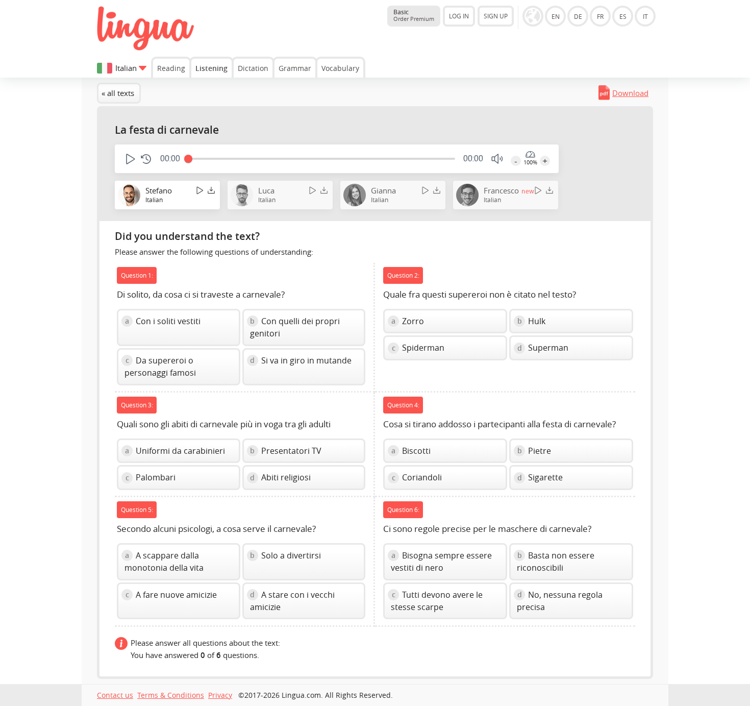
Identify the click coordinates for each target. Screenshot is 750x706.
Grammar (295, 68)
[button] (129, 159)
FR (600, 16)
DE (578, 16)
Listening (211, 68)
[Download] (211, 190)
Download (630, 93)
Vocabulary (340, 68)
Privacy (220, 695)
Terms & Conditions (170, 695)
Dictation (253, 68)
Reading (171, 68)
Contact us (115, 695)
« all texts (118, 93)
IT (645, 16)
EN (556, 16)
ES (623, 16)
